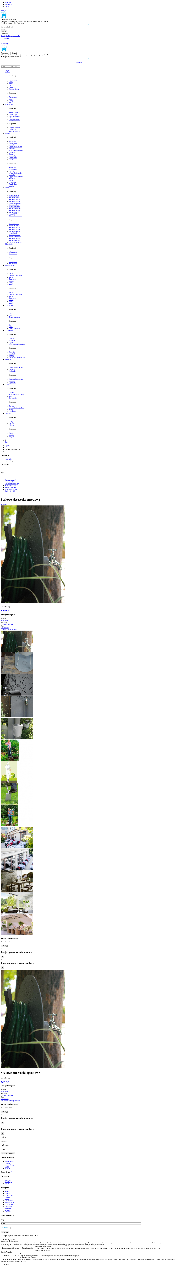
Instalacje (8, 1208)
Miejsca (11, 425)
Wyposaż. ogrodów (7, 624)
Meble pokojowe (14, 212)
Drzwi (11, 313)
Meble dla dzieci (14, 197)
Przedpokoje (13, 158)
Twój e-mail (5, 1145)
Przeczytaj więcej (167, 1248)
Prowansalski (10, 487)
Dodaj (5, 946)
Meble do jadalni (14, 199)
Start (6, 442)
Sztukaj (7, 1168)
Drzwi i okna (9, 1204)
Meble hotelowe (14, 205)
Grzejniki (12, 338)
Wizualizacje (13, 118)
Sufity (11, 284)
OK (3, 956)
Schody (11, 281)
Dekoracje (12, 279)
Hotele (11, 421)
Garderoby (12, 156)
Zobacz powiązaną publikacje (10, 1100)
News (7, 1191)
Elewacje (12, 87)
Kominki (12, 340)
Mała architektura (14, 116)
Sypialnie (12, 152)
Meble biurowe (14, 196)
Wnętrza (7, 1197)
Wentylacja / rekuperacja (17, 344)
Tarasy (11, 396)
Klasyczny (9, 482)
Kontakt (7, 1163)
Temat (3, 1149)
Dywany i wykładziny (16, 275)
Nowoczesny (10, 485)
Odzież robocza (14, 89)
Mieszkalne (12, 141)
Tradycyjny (10, 491)
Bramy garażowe (14, 317)
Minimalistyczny (12, 484)
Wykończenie (9, 1202)
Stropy (11, 83)
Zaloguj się (79, 62)
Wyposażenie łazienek (16, 150)
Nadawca (4, 1141)
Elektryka (12, 369)
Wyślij (5, 1153)
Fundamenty (13, 80)
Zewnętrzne (13, 254)
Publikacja (4, 504)
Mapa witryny (9, 1165)
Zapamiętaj (5, 33)
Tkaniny (11, 277)
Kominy (11, 342)
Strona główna (9, 1161)
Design (11, 159)
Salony (11, 154)
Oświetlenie (9, 1201)
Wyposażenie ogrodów (16, 394)
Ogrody (11, 392)
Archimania (4, 620)
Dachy (11, 85)
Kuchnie (11, 145)
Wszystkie (8, 459)
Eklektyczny (10, 480)
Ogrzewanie (9, 1206)
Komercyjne (13, 143)
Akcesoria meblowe (15, 216)
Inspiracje (8, 2)
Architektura (13, 114)
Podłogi (11, 273)
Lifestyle (7, 1212)
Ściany (11, 82)
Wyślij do (4, 1137)
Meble (7, 1199)
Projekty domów (14, 112)
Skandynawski (11, 489)
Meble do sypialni (14, 203)
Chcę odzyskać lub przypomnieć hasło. (10, 36)
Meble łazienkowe (15, 208)
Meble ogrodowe (14, 210)
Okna (11, 315)
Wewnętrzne (13, 252)
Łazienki (12, 148)
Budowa (7, 1193)
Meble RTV (13, 214)
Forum (7, 6)
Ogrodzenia (12, 398)
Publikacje (8, 4)
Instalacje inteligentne (16, 367)
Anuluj (12, 1153)
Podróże (11, 423)
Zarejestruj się (5, 38)
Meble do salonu (14, 201)
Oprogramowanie (14, 120)
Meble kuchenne (14, 207)
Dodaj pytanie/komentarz (9, 629)
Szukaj (7, 1167)
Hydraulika (12, 371)
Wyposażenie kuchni (15, 147)
